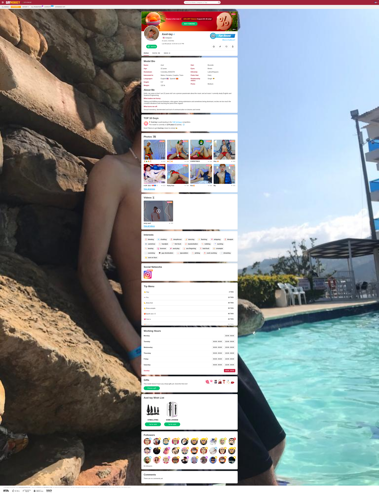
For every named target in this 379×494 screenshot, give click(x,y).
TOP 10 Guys (177, 122)
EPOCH (39, 487)
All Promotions (36, 7)
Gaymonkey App (60, 7)
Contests (47, 7)
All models (5, 7)
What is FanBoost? (228, 40)
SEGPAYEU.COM (48, 487)
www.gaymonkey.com (24, 487)
